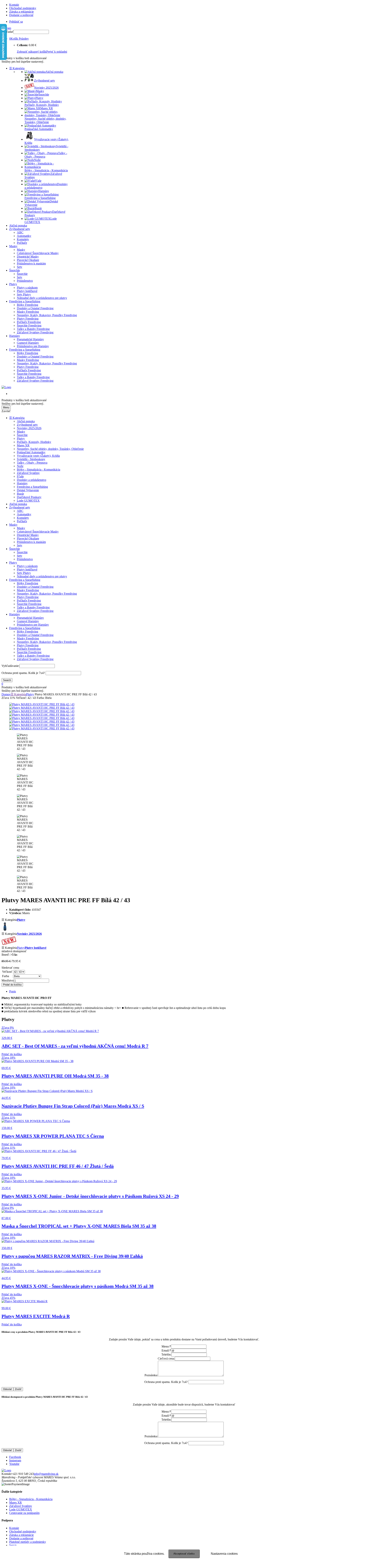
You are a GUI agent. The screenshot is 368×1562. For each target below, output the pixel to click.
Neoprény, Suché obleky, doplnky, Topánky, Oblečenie (50, 448)
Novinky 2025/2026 (29, 428)
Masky (13, 246)
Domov (6, 694)
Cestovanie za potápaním (24, 1513)
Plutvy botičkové (27, 291)
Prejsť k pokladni (56, 51)
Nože (20, 466)
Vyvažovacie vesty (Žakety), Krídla (38, 455)
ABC (20, 232)
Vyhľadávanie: (10, 665)
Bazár (20, 493)
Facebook (15, 1457)
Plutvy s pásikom (27, 287)
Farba (5, 976)
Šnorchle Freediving (29, 325)
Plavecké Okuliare (28, 260)
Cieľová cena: (166, 1358)
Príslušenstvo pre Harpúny (33, 346)
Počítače (22, 242)
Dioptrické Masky (28, 256)
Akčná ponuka (18, 225)
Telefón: (166, 1354)
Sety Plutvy (24, 294)
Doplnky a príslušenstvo (31, 479)
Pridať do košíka (12, 984)
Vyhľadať (7, 31)
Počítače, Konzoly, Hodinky (34, 442)
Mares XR (23, 445)
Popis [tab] (12, 991)
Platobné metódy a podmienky (27, 1541)
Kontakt (14, 4)
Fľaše (20, 476)
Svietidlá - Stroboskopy (31, 459)
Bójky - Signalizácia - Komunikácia (38, 469)
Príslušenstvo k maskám (31, 263)
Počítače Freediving (29, 322)
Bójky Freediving (27, 304)
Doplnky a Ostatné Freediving (35, 308)
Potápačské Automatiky (31, 452)
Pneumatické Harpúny (30, 339)
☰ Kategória (17, 68)
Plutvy (13, 284)
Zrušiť (18, 1389)
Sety (19, 267)
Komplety (23, 239)
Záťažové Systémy (28, 473)
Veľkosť (7, 971)
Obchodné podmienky (22, 8)
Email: (166, 1350)
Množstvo (8, 980)
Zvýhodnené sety (19, 229)
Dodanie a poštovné (21, 15)
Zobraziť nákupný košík (31, 51)
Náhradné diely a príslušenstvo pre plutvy (42, 298)
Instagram (15, 1460)
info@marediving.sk (46, 1473)
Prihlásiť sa (16, 21)
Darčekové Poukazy (29, 497)
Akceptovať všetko (184, 1553)
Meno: (166, 1346)
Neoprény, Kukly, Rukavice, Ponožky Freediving (47, 315)
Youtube (14, 1463)
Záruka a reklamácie (21, 11)
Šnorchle (14, 270)
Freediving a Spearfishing (24, 301)
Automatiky (24, 235)
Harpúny (14, 335)
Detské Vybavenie (28, 490)
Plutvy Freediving (28, 318)
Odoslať (7, 1389)
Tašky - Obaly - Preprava (32, 462)
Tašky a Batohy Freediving (33, 329)
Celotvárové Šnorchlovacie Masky (38, 253)
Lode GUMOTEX (28, 500)
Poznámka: (151, 1375)
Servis (13, 1545)
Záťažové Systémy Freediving (35, 332)
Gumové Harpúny (28, 342)
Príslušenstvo (25, 280)
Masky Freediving (28, 311)
